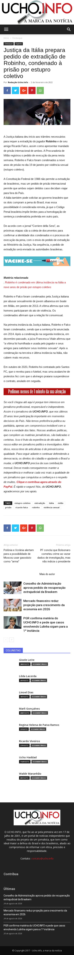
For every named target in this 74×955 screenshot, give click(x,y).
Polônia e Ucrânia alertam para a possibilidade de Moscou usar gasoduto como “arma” (19, 555)
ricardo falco (21, 507)
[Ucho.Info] (37, 12)
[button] (69, 29)
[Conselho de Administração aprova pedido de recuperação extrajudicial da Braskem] (13, 588)
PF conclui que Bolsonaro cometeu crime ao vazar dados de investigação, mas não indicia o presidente (53, 555)
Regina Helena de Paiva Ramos (39, 725)
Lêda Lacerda (27, 676)
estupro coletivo (23, 503)
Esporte (19, 43)
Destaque (17, 38)
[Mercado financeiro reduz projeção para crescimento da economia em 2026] (13, 605)
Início (6, 38)
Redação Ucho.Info (18, 82)
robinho (36, 507)
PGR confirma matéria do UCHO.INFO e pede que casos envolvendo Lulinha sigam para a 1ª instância (34, 927)
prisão (8, 507)
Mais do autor (47, 574)
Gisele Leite (26, 660)
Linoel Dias (26, 692)
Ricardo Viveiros (29, 741)
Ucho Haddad (28, 757)
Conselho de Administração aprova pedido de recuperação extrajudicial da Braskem (44, 588)
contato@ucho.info (42, 858)
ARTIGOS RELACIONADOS (20, 574)
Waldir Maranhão (30, 773)
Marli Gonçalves (29, 708)
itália (51, 503)
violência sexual (51, 507)
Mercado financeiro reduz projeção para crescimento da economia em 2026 (44, 605)
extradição (39, 503)
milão (60, 503)
